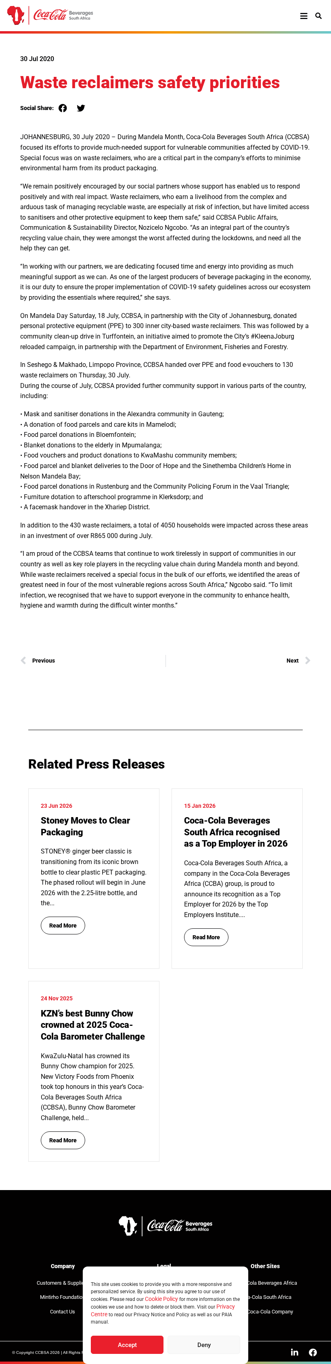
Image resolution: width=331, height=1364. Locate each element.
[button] (63, 108)
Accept (127, 1345)
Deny (204, 1345)
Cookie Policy (161, 1299)
